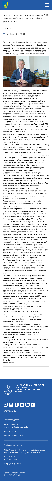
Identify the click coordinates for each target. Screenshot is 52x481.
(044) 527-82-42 (11, 431)
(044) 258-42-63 (11, 457)
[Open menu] (47, 5)
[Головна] (5, 5)
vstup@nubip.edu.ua (12, 463)
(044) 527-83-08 (10, 459)
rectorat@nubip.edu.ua (13, 435)
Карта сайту (10, 411)
